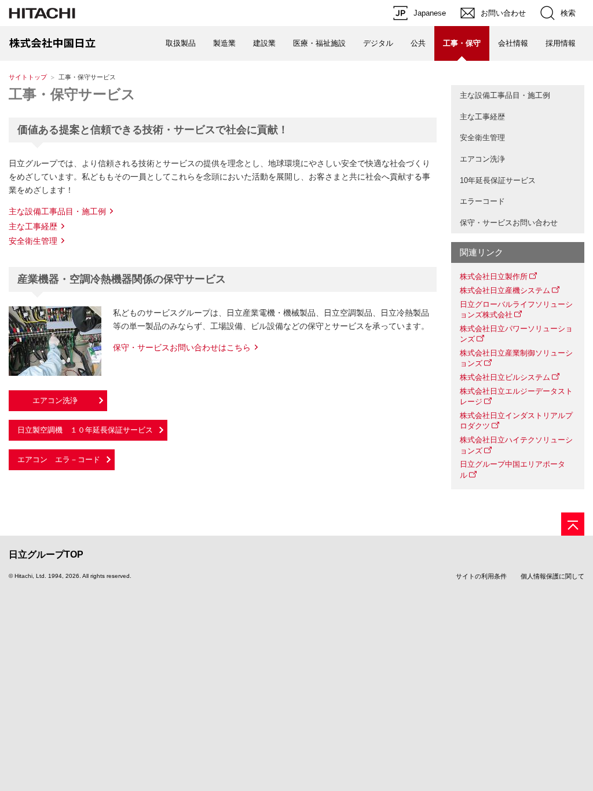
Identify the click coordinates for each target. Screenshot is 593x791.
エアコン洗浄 (482, 159)
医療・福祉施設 (319, 43)
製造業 (224, 43)
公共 (418, 43)
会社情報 (513, 43)
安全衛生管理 (33, 241)
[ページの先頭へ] (572, 524)
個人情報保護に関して (552, 576)
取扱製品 (181, 43)
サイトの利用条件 (481, 576)
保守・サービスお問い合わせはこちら (182, 347)
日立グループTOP (46, 554)
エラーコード (482, 201)
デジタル (378, 43)
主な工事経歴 (33, 226)
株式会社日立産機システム (505, 290)
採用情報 (561, 43)
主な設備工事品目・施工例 (57, 211)
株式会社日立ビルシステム (505, 377)
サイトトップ (28, 77)
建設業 (264, 43)
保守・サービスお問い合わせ (509, 222)
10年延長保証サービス (498, 180)
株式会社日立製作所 (494, 276)
